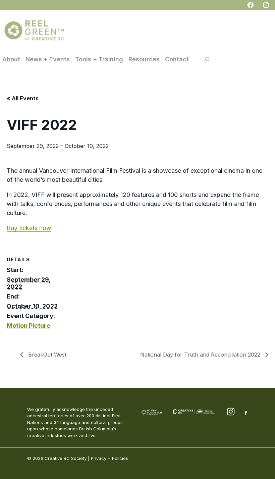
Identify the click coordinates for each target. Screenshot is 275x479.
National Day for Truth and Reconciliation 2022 (201, 354)
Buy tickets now (29, 227)
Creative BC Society (66, 458)
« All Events (23, 98)
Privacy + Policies (109, 458)
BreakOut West (46, 354)
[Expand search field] (207, 59)
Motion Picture (28, 325)
